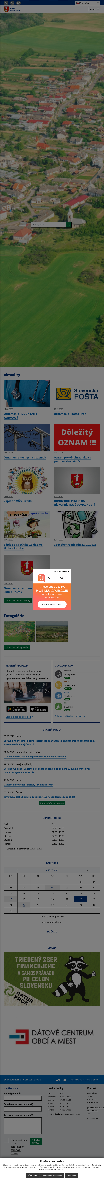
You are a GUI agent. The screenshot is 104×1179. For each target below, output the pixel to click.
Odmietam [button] (71, 1175)
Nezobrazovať (60, 571)
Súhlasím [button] (32, 1175)
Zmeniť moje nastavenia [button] (51, 1175)
